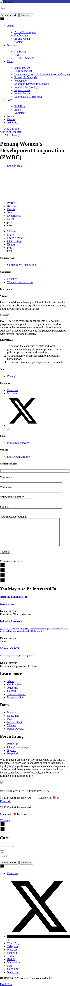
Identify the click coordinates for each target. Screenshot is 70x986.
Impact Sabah (22, 90)
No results (26, 15)
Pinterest (12, 949)
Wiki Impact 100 (23, 70)
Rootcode (5, 801)
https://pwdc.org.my (18, 456)
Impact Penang (22, 93)
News (10, 116)
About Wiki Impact (25, 32)
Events (11, 119)
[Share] (5, 846)
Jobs (9, 99)
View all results (9, 15)
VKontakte (13, 962)
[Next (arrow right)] (5, 849)
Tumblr (11, 956)
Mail (9, 965)
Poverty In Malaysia (25, 77)
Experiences (14, 215)
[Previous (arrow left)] (1, 849)
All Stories (20, 51)
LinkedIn (12, 952)
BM (16, 54)
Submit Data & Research (28, 96)
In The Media (22, 38)
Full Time (19, 106)
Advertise (12, 122)
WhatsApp (13, 943)
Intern (17, 109)
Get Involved (21, 35)
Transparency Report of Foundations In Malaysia (42, 74)
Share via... (13, 972)
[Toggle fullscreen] (8, 846)
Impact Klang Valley (26, 87)
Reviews (13, 206)
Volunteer (19, 112)
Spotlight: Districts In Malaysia (31, 83)
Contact (18, 41)
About (10, 25)
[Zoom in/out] (12, 846)
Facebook (12, 873)
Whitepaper (20, 80)
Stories (11, 45)
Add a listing (11, 128)
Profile (11, 202)
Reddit (11, 959)
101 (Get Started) (24, 57)
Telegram (12, 946)
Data (10, 61)
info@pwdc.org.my (18, 442)
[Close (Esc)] (1, 846)
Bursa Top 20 (22, 67)
